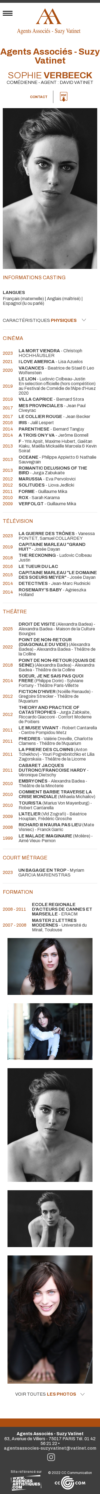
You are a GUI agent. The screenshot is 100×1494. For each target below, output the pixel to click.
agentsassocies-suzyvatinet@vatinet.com (50, 1448)
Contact (39, 97)
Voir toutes (45, 1394)
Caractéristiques (40, 320)
